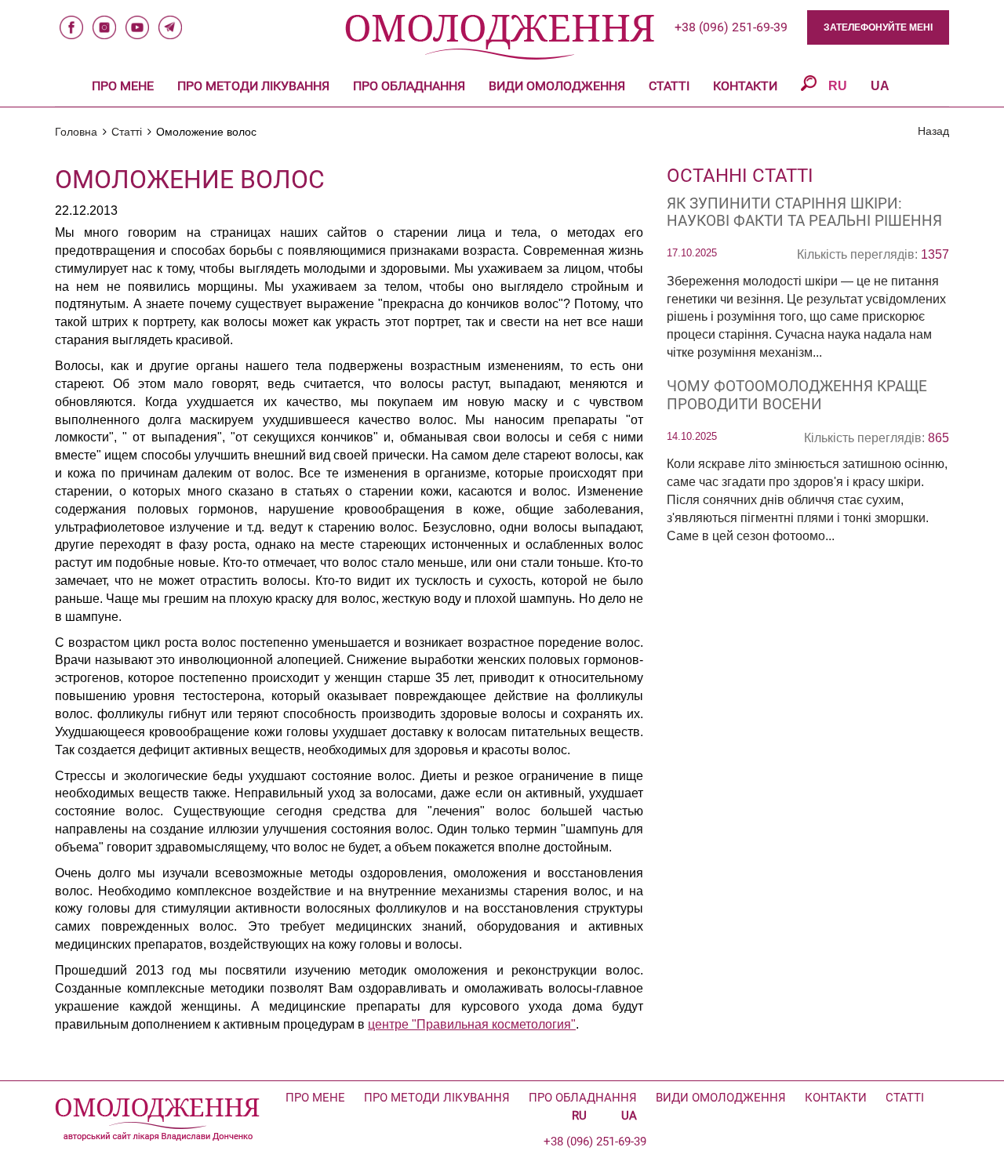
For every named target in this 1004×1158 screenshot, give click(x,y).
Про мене (123, 85)
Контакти (745, 85)
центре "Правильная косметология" (472, 1024)
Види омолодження (557, 85)
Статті (669, 85)
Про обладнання (409, 85)
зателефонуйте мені (878, 27)
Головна (76, 131)
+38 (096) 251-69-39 (731, 27)
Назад (933, 131)
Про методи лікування (253, 85)
